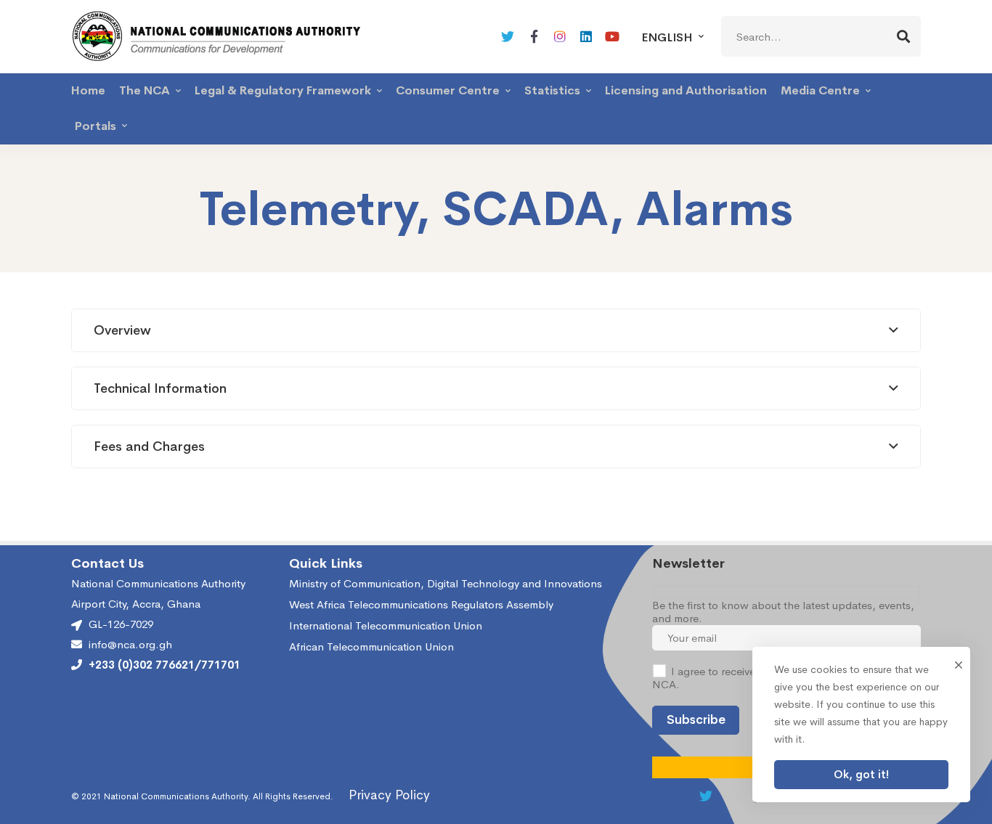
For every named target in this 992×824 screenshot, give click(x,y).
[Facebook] (533, 36)
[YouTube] (612, 36)
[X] (507, 36)
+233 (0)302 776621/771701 (164, 665)
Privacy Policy (389, 795)
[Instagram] (560, 36)
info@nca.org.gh (130, 644)
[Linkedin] (586, 36)
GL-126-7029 (121, 624)
